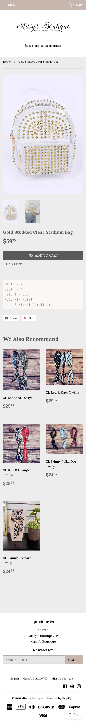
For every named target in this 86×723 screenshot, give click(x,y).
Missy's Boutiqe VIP (43, 636)
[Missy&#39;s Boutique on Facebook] (65, 687)
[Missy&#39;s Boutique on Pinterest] (72, 687)
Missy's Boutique (43, 641)
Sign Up (74, 660)
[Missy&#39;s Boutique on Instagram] (79, 687)
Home (7, 61)
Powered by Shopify (59, 698)
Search (43, 630)
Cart (79, 5)
